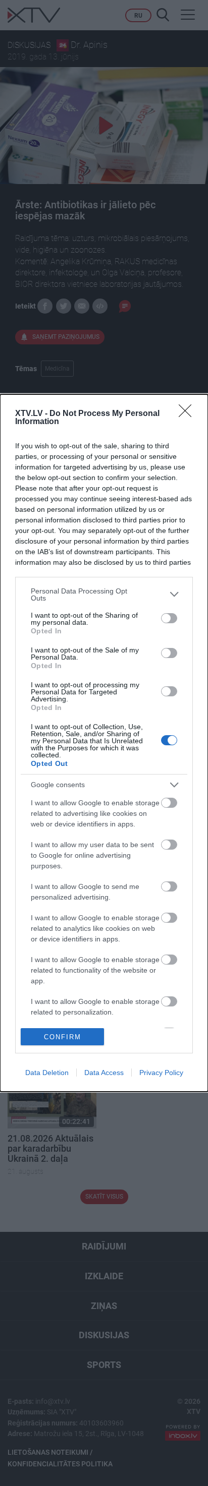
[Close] (188, 414)
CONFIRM (62, 1037)
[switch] (169, 618)
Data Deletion (47, 1072)
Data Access (104, 1072)
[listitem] (104, 594)
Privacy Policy (161, 1072)
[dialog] (104, 743)
